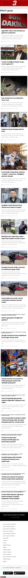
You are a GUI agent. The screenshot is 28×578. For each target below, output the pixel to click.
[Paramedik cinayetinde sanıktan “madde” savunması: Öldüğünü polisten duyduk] (14, 169)
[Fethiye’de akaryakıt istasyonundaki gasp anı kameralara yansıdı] (14, 435)
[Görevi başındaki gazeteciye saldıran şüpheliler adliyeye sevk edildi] (14, 396)
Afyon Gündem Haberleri (9, 524)
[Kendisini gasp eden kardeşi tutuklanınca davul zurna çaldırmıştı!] (14, 454)
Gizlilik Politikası (7, 545)
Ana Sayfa (5, 538)
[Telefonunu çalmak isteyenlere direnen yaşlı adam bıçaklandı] (14, 474)
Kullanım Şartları (7, 552)
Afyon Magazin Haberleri (9, 533)
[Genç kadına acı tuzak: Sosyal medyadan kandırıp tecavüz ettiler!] (14, 295)
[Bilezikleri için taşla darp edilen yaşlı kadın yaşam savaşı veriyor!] (14, 234)
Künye (4, 543)
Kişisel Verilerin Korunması (9, 556)
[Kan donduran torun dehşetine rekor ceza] (14, 95)
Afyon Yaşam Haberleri (9, 536)
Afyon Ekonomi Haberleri (9, 529)
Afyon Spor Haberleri (8, 531)
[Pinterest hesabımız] (18, 517)
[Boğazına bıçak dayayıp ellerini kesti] (14, 126)
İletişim (5, 547)
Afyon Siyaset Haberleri (9, 526)
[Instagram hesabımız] (15, 517)
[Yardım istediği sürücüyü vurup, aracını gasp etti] (14, 59)
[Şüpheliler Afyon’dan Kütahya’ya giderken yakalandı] (14, 28)
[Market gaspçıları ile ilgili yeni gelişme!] (14, 315)
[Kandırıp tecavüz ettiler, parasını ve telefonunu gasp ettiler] (14, 264)
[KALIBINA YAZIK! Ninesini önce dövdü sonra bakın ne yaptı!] (14, 202)
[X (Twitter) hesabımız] (13, 517)
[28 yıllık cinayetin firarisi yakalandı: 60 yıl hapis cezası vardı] (14, 333)
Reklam (5, 561)
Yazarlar (5, 540)
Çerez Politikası (7, 554)
